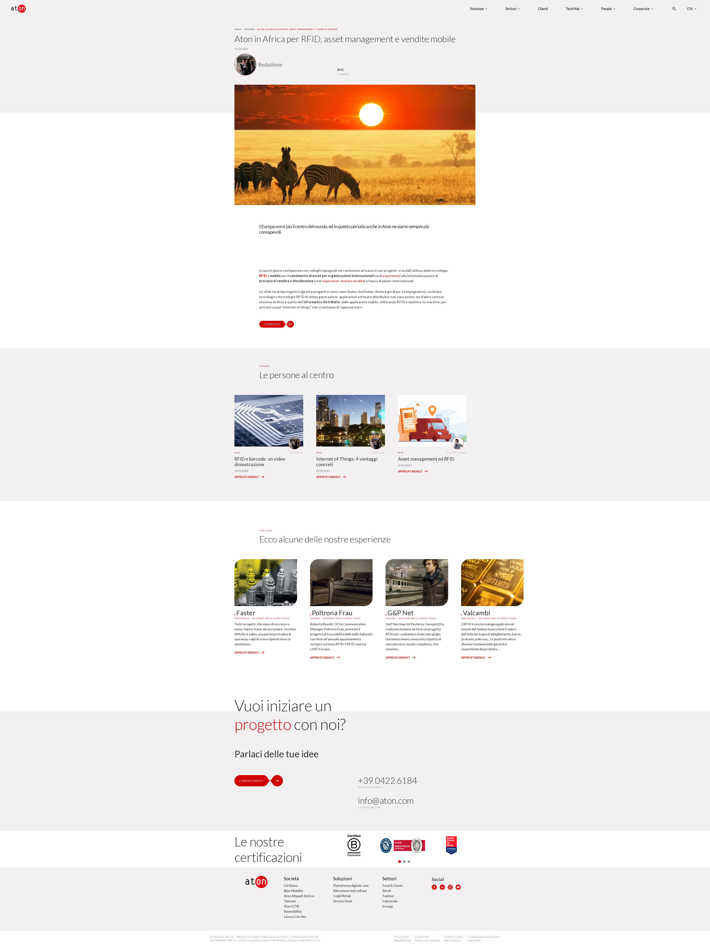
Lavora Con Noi (295, 916)
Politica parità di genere (427, 940)
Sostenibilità (293, 911)
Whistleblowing (402, 940)
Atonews (249, 29)
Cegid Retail (342, 896)
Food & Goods (392, 885)
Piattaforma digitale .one (351, 885)
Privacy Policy (401, 936)
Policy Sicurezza (452, 940)
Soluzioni (342, 878)
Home (237, 29)
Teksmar (290, 901)
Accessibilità (473, 940)
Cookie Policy (422, 936)
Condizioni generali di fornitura (483, 936)
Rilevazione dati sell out (350, 891)
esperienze (391, 276)
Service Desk (342, 901)
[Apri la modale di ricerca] (674, 8)
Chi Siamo (291, 885)
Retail (386, 891)
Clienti (543, 9)
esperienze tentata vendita (343, 281)
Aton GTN (291, 906)
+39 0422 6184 (387, 780)
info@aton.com (386, 800)
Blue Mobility (293, 891)
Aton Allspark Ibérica (299, 896)
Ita (690, 9)
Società (291, 878)
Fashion (388, 896)
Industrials (390, 901)
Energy (387, 906)
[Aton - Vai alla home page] (18, 9)
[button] (399, 861)
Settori (389, 878)
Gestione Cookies (453, 936)
